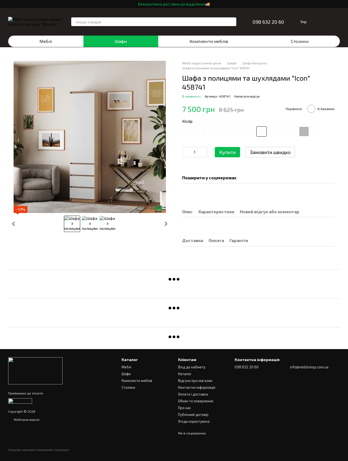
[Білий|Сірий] (251, 131)
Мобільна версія (26, 419)
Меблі (45, 41)
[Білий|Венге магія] (219, 131)
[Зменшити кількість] (186, 152)
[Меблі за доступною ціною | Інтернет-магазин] (35, 370)
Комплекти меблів (208, 41)
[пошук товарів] (232, 21)
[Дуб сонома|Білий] (261, 131)
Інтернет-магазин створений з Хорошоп (38, 449)
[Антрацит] (187, 131)
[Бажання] (321, 21)
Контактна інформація (196, 387)
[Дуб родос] (282, 131)
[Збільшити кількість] (203, 152)
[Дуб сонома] (314, 131)
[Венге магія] (272, 131)
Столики (300, 41)
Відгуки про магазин (195, 380)
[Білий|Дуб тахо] (240, 131)
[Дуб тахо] (293, 131)
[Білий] (198, 131)
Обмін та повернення (195, 401)
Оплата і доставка (193, 394)
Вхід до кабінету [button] (192, 367)
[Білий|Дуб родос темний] (229, 131)
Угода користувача (194, 421)
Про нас (184, 408)
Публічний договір (193, 414)
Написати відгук (247, 96)
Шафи (121, 41)
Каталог (185, 374)
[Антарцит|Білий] (208, 131)
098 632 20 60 (268, 21)
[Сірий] (304, 131)
